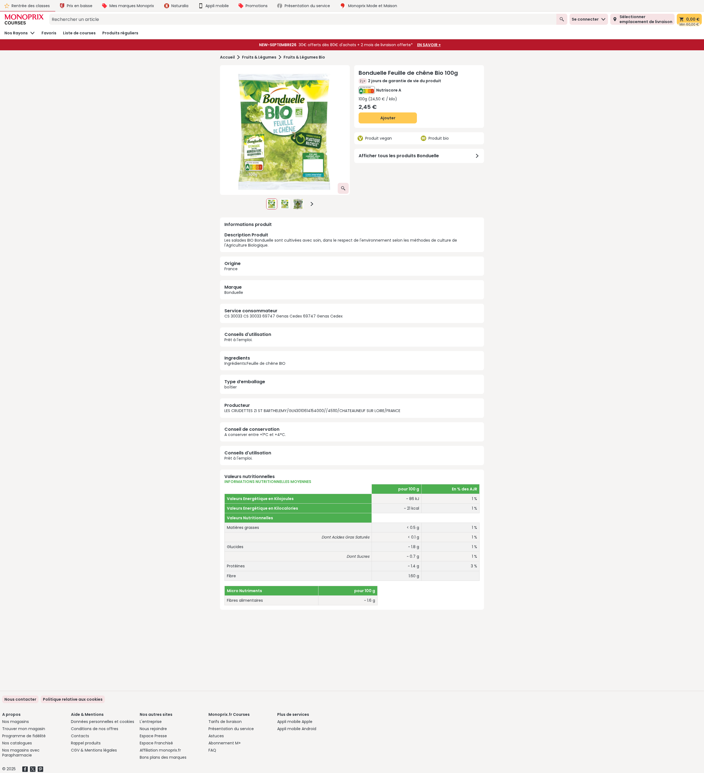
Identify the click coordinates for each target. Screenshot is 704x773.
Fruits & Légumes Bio (304, 57)
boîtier (230, 387)
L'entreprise (151, 721)
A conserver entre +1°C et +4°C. (255, 434)
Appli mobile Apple (294, 721)
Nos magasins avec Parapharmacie (21, 752)
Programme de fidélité (24, 736)
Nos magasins (15, 721)
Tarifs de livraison (225, 721)
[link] (73, 699)
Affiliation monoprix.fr (160, 750)
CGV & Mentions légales (94, 750)
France (231, 268)
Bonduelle (233, 292)
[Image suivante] (312, 204)
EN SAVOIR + (429, 44)
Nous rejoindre (153, 728)
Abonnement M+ (224, 743)
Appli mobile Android (296, 728)
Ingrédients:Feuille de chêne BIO (254, 363)
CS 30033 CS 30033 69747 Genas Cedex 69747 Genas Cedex (283, 316)
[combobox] (303, 19)
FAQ (212, 750)
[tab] (285, 130)
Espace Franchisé (156, 743)
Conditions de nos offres (94, 728)
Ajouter (387, 118)
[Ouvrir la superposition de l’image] (343, 188)
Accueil (227, 57)
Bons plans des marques (163, 757)
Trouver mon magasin (23, 728)
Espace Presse (153, 736)
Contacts (80, 736)
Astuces (216, 736)
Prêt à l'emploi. (238, 339)
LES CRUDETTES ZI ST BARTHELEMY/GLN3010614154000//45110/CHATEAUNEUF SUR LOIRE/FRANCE (312, 410)
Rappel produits (86, 743)
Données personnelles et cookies (102, 721)
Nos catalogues (17, 743)
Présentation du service (231, 728)
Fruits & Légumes (259, 57)
